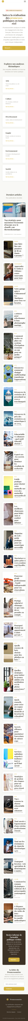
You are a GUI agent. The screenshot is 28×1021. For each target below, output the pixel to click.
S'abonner (9, 988)
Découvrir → (8, 48)
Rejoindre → (14, 959)
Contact (19, 1012)
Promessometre (16, 999)
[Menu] (24, 1)
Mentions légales (11, 1012)
